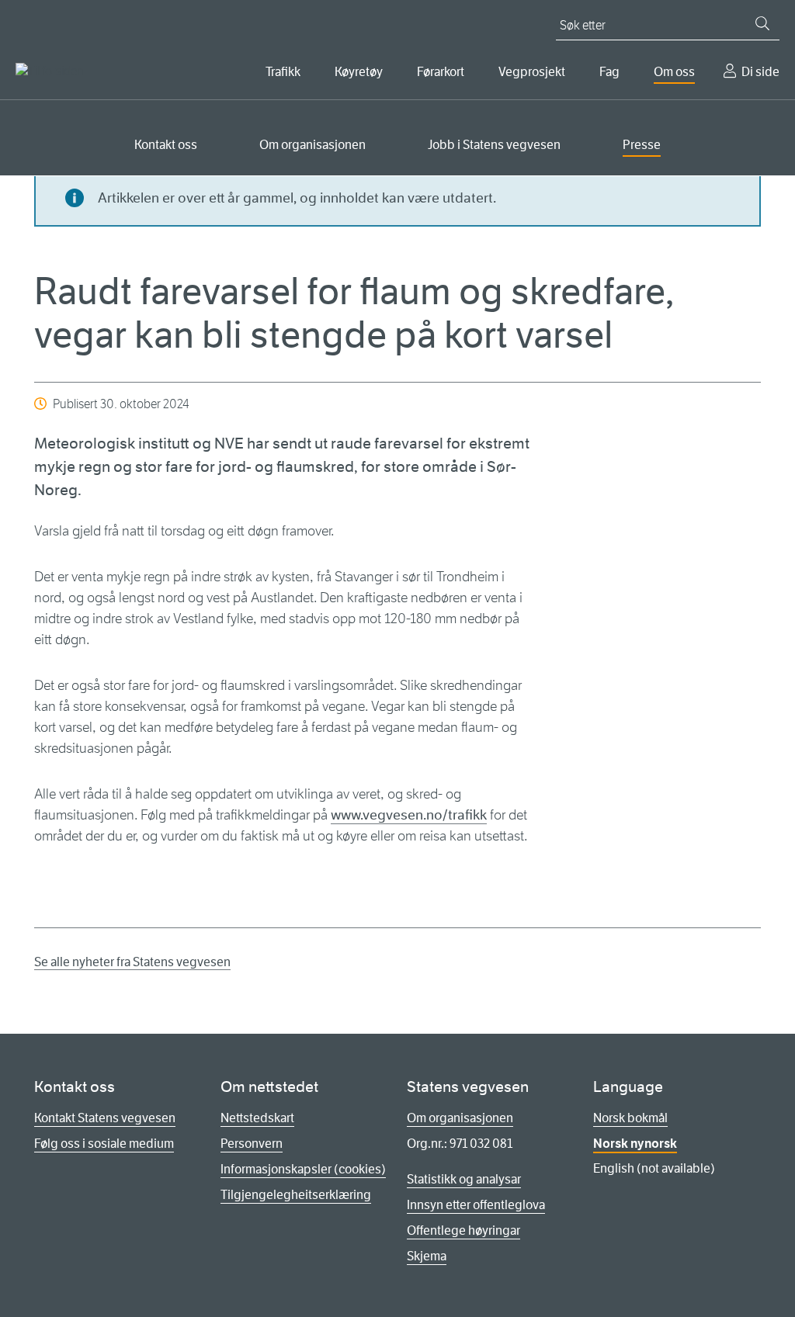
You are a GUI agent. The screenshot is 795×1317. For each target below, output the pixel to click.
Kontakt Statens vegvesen (104, 1118)
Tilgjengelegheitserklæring (295, 1194)
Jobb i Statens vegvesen (494, 144)
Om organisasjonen (312, 144)
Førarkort (440, 71)
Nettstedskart (257, 1118)
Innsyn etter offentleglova (476, 1204)
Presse (642, 144)
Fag (609, 71)
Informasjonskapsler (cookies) (303, 1169)
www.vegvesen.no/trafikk (409, 814)
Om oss (674, 71)
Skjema (426, 1256)
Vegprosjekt (531, 71)
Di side (760, 71)
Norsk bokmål (630, 1118)
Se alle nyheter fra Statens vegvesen (132, 962)
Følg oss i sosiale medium (104, 1143)
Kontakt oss (165, 144)
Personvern (251, 1143)
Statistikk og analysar (464, 1179)
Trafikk (283, 71)
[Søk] (762, 23)
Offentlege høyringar (463, 1230)
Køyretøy (359, 71)
